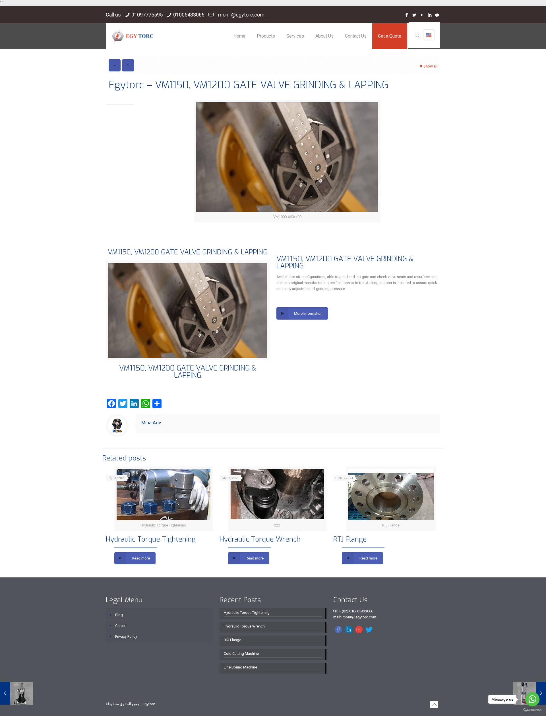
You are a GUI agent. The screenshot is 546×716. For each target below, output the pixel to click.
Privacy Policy (126, 636)
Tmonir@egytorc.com (239, 15)
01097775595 (147, 15)
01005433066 (188, 15)
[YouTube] (422, 15)
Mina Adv (151, 422)
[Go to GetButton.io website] (532, 710)
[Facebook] (407, 15)
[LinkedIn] (430, 15)
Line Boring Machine (240, 667)
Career (120, 626)
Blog (119, 615)
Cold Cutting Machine (241, 653)
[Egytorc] (132, 36)
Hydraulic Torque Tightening (151, 539)
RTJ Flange (350, 539)
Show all (430, 66)
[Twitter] (414, 15)
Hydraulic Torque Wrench (260, 539)
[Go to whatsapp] (532, 699)
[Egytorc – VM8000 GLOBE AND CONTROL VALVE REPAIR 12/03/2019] (16, 693)
